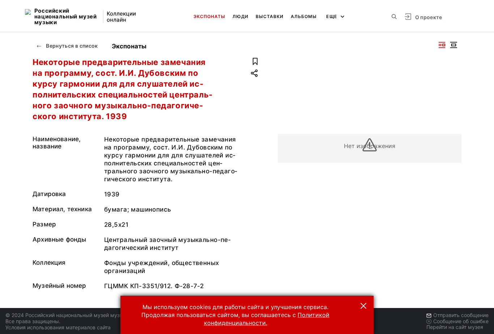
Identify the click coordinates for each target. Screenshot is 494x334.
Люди (240, 16)
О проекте (428, 17)
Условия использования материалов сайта (58, 327)
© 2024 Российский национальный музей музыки (67, 315)
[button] (363, 305)
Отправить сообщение (461, 315)
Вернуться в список (71, 46)
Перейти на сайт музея (454, 327)
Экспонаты (209, 16)
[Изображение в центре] (453, 45)
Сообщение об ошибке (461, 321)
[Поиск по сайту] (394, 16)
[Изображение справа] (442, 45)
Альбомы (304, 16)
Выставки (270, 16)
